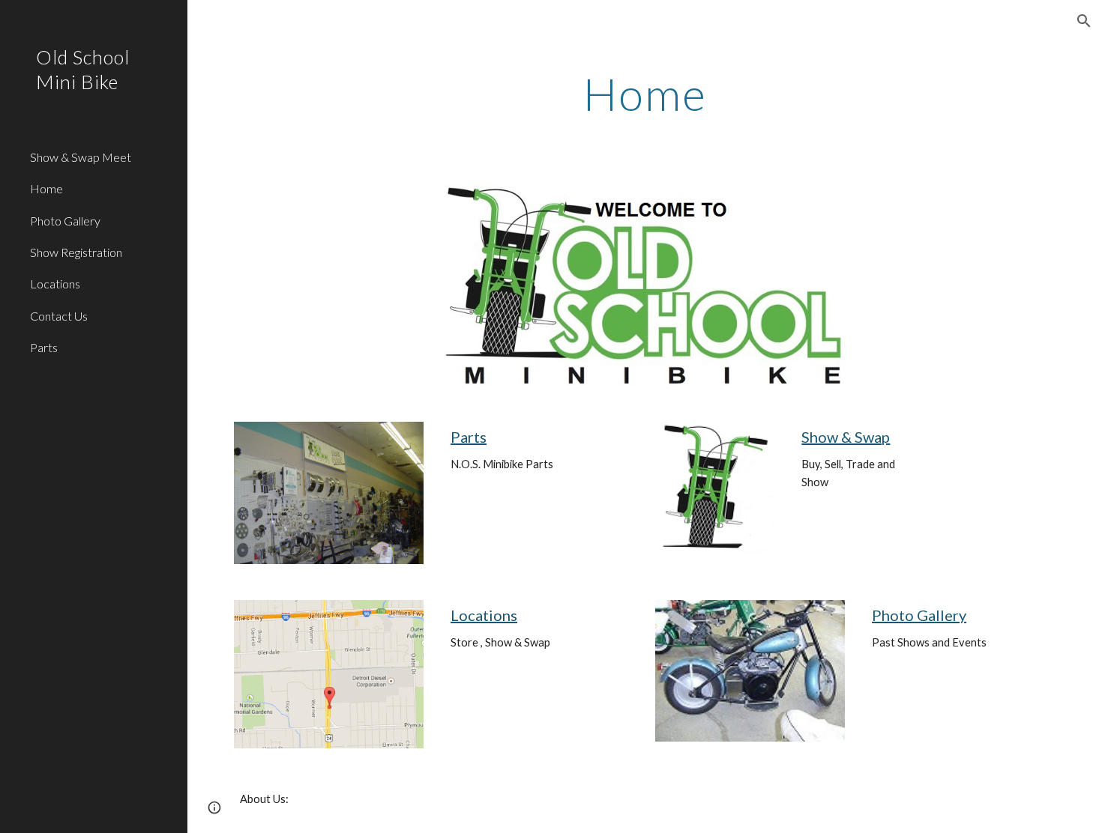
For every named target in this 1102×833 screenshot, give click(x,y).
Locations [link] (55, 283)
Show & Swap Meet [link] (80, 157)
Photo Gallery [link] (65, 220)
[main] (645, 93)
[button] (1084, 21)
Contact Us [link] (59, 316)
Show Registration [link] (76, 252)
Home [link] (46, 188)
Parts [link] (44, 347)
